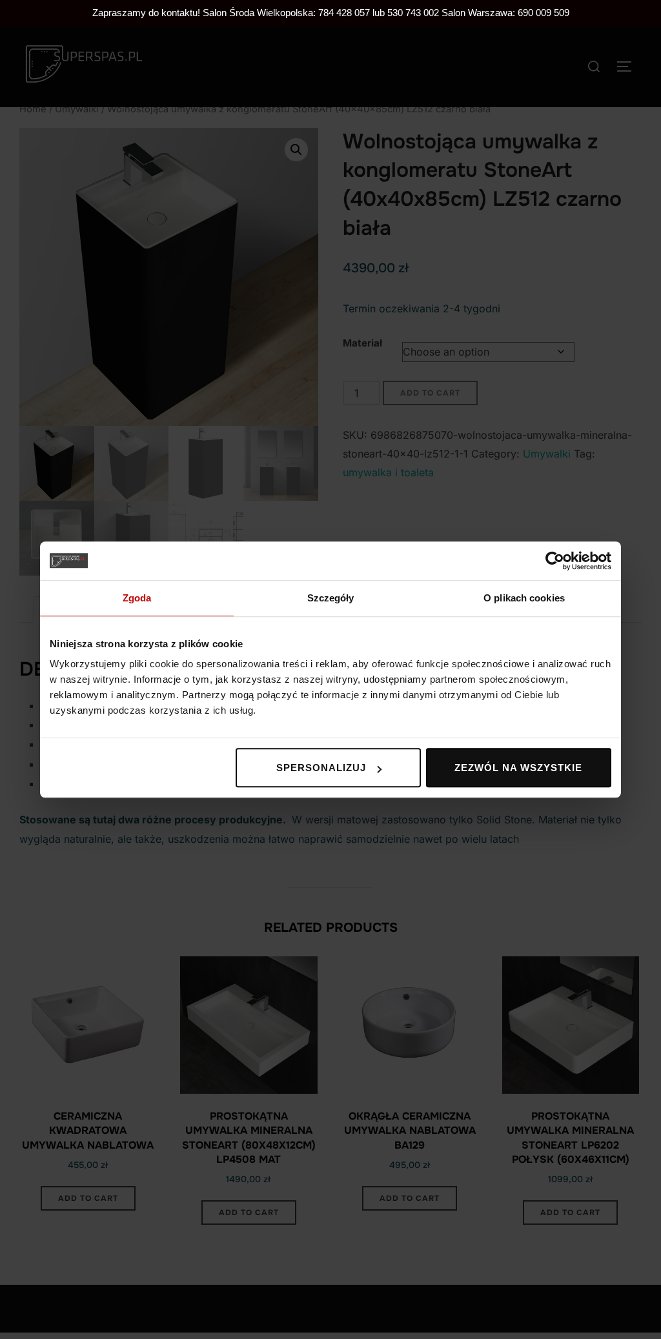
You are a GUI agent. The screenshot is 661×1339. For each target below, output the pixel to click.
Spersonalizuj (321, 767)
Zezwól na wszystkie (518, 767)
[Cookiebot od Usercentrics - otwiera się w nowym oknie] (554, 560)
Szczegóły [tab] (330, 597)
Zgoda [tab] (137, 597)
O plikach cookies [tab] (524, 597)
